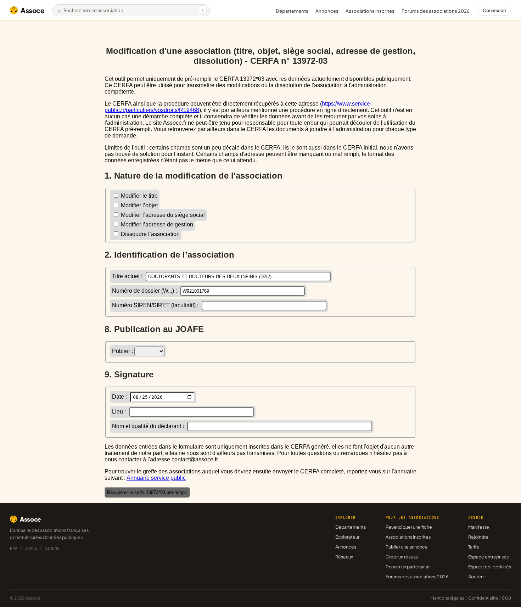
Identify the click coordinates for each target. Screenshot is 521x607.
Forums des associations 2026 (417, 576)
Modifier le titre (138, 196)
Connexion (494, 10)
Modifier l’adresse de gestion (156, 224)
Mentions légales (447, 598)
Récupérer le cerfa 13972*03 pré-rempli (147, 492)
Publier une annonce (407, 547)
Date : (120, 397)
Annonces (326, 11)
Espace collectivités (489, 566)
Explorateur (347, 537)
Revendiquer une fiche (409, 527)
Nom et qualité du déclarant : (148, 426)
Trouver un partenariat (408, 566)
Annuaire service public (156, 478)
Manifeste (478, 527)
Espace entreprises (488, 557)
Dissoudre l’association (149, 234)
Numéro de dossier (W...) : (145, 291)
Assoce (33, 10)
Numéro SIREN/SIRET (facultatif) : (156, 305)
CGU (506, 598)
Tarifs (473, 547)
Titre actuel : (128, 276)
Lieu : (119, 412)
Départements (292, 11)
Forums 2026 (436, 11)
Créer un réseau (402, 557)
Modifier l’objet (138, 205)
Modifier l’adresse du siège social (162, 215)
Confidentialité (483, 598)
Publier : (123, 351)
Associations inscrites (370, 11)
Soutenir (477, 576)
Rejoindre (478, 537)
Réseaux (344, 557)
